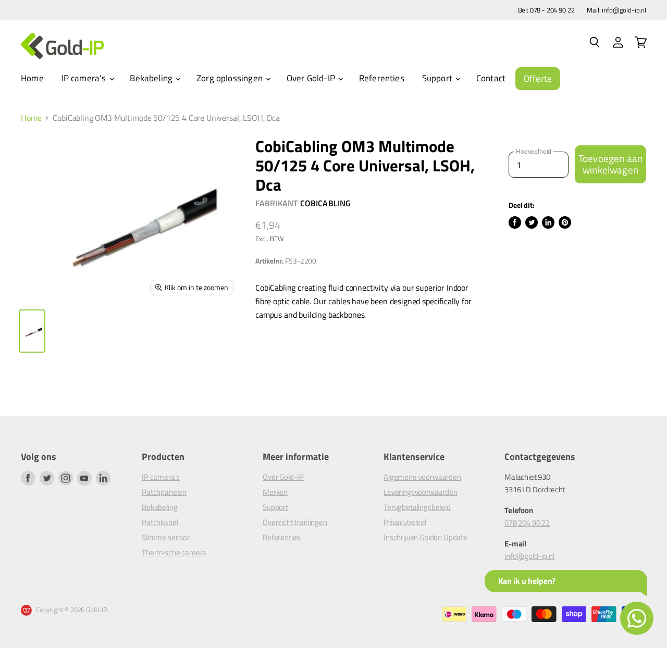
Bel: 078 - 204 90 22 (546, 10)
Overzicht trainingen (295, 522)
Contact (490, 78)
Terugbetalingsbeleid (417, 507)
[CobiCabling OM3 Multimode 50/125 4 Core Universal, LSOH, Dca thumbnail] (32, 331)
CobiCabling (325, 203)
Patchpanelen (164, 492)
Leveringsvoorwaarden (421, 492)
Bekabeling (152, 78)
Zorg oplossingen (230, 78)
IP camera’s (84, 78)
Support (438, 78)
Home (32, 78)
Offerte (538, 78)
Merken (275, 492)
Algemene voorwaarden (422, 477)
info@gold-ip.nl (529, 556)
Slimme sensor (166, 537)
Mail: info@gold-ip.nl (616, 10)
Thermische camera (174, 552)
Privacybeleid (405, 522)
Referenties (381, 78)
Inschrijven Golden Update (425, 537)
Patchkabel (160, 522)
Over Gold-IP (312, 78)
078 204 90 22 (527, 523)
